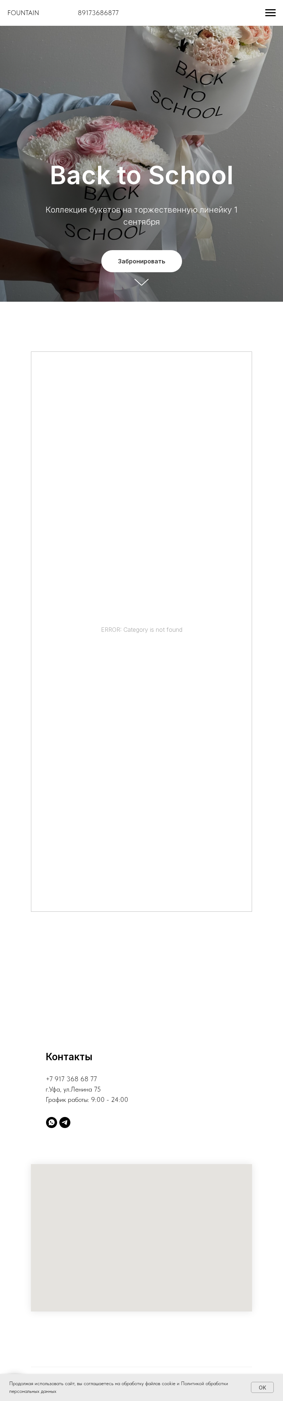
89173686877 (98, 13)
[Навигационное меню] (270, 13)
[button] (141, 1080)
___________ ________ (58, 13)
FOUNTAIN (23, 13)
